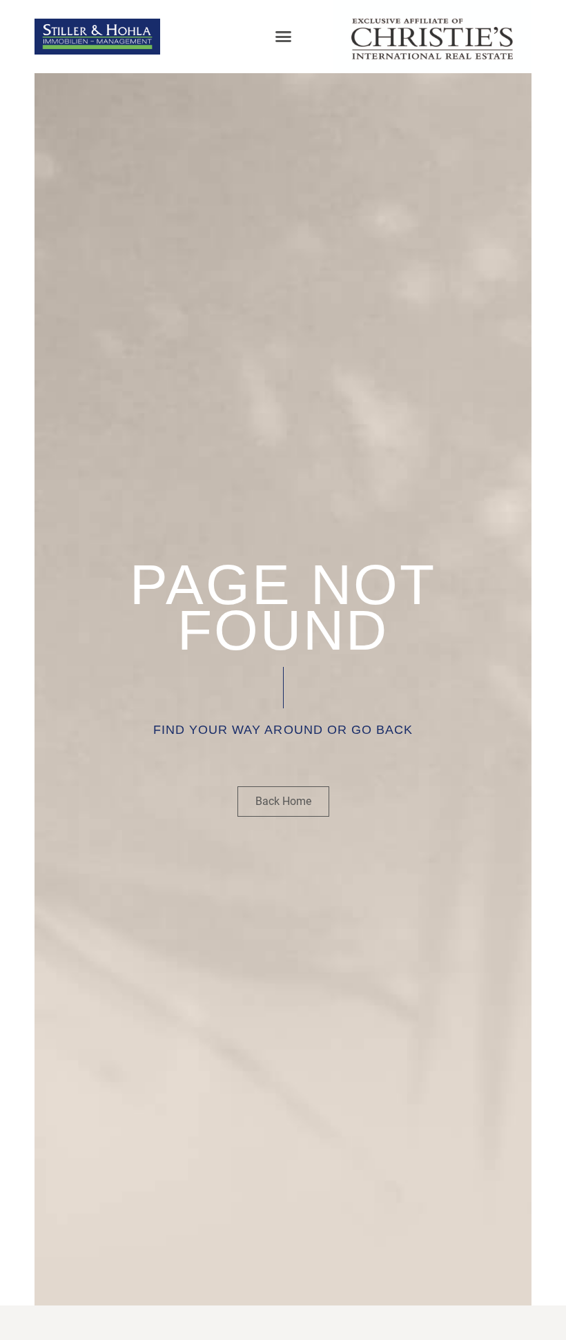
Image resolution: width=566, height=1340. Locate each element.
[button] (283, 36)
